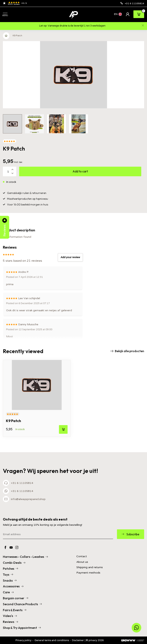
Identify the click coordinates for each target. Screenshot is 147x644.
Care (6, 592)
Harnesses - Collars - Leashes (23, 557)
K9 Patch (17, 35)
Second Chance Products (20, 604)
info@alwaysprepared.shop (28, 499)
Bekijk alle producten (129, 351)
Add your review (70, 257)
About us (82, 562)
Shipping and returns (89, 567)
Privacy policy (23, 640)
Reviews (8, 622)
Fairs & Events (12, 610)
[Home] (6, 35)
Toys (6, 574)
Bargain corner (13, 598)
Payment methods (88, 572)
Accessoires (11, 586)
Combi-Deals (12, 563)
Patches (8, 568)
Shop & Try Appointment (20, 628)
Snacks (8, 580)
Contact (81, 556)
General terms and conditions (51, 640)
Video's (8, 616)
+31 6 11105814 (134, 3)
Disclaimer (78, 640)
